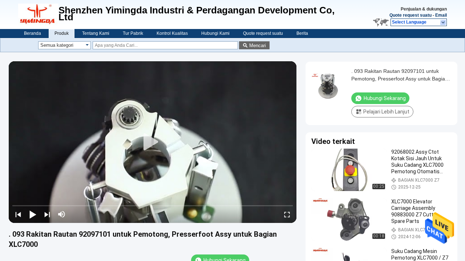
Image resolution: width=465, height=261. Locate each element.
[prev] (18, 214)
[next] (47, 214)
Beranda (32, 33)
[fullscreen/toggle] (287, 214)
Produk (61, 33)
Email (441, 15)
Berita (302, 33)
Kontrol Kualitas (172, 33)
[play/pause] (32, 214)
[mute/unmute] (61, 214)
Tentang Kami (95, 33)
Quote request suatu (410, 15)
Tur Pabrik (133, 33)
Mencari (257, 45)
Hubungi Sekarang (385, 98)
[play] (152, 142)
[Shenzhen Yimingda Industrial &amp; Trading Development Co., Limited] (38, 14)
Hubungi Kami (215, 33)
